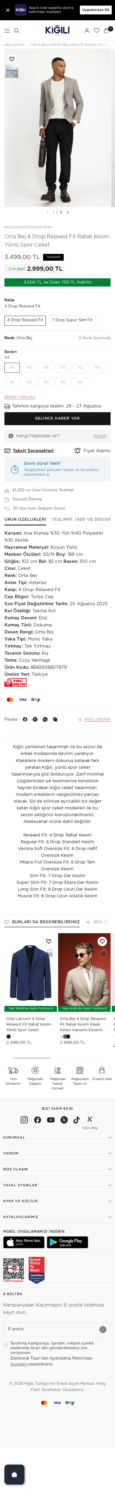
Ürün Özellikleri (25, 520)
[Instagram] (24, 1121)
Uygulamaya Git (95, 9)
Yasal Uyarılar (20, 1185)
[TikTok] (77, 1121)
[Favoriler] (96, 30)
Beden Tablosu (19, 397)
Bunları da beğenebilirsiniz (46, 922)
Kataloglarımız (20, 1217)
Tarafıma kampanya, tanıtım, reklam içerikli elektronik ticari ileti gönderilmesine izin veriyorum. (51, 1348)
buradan (19, 1364)
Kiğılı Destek (98, 719)
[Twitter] (64, 1121)
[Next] (68, 212)
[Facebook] (26, 719)
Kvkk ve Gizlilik (20, 1201)
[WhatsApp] (46, 719)
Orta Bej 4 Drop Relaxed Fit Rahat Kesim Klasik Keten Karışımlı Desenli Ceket (83, 1025)
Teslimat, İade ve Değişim (82, 520)
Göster (100, 436)
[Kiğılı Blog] (90, 1121)
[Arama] (16, 30)
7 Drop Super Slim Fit (72, 320)
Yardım (11, 1153)
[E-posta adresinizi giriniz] (102, 1329)
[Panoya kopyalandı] (56, 719)
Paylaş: (11, 719)
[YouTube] (51, 1121)
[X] (36, 719)
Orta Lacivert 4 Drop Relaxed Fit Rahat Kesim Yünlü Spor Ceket (28, 1024)
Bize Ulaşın (15, 1169)
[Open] (14, 1475)
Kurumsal (14, 1137)
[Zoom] (57, 128)
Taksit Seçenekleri (33, 451)
